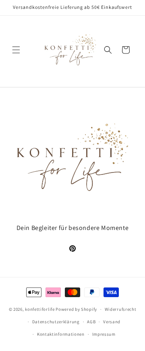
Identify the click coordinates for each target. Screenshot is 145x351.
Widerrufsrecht (121, 309)
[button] (16, 50)
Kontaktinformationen (61, 334)
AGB (91, 321)
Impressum (104, 334)
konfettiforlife (40, 309)
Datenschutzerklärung (56, 321)
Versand (111, 321)
